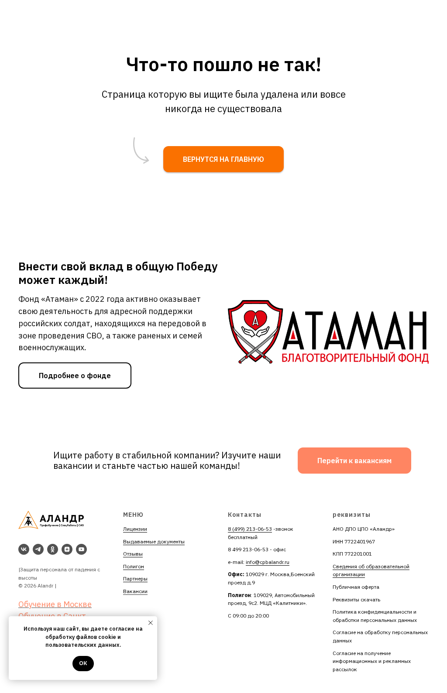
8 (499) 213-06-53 (250, 529)
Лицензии (135, 529)
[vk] (23, 549)
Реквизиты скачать (356, 599)
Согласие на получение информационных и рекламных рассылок (372, 661)
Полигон (133, 566)
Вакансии (135, 591)
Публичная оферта (356, 587)
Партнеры (135, 578)
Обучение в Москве (55, 604)
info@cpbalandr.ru (267, 562)
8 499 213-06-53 (248, 549)
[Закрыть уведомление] (150, 622)
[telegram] (38, 549)
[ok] (52, 549)
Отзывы (133, 553)
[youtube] (81, 549)
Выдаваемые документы (154, 541)
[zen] (67, 549)
